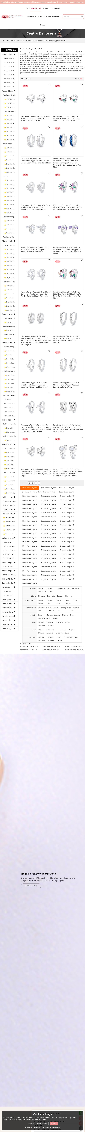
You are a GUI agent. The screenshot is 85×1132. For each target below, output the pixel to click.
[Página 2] (39, 483)
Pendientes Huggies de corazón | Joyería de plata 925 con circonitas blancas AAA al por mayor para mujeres (66, 339)
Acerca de (55, 17)
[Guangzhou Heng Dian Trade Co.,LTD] (5, 17)
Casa (27, 8)
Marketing (57, 1127)
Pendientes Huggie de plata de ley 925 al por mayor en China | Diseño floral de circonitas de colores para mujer (67, 295)
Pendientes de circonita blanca (74, 647)
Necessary (30, 1127)
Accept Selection (42, 1123)
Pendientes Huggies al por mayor (52, 647)
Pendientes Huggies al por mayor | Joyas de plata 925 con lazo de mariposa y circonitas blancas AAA (34, 385)
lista (78, 79)
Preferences (47, 1127)
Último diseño (55, 8)
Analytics (38, 1127)
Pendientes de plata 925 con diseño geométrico (74, 650)
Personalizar (31, 17)
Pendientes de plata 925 (51, 650)
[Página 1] (23, 483)
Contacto (43, 25)
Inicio (3, 40)
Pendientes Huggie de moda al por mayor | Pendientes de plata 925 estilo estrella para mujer (66, 385)
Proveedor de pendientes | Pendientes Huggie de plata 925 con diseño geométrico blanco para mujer (36, 161)
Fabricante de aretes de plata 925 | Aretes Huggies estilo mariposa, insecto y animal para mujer (35, 249)
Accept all (54, 1123)
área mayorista (35, 8)
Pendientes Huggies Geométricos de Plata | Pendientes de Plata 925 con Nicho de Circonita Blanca (35, 118)
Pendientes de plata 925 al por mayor (29, 650)
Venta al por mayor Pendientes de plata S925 (27, 40)
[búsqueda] (82, 17)
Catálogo (40, 17)
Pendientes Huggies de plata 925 (29, 647)
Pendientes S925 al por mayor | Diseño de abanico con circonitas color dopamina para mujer (66, 118)
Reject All (31, 1123)
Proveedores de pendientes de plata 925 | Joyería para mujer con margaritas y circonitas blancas (35, 207)
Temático (45, 8)
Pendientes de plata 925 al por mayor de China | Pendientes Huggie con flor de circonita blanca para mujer (35, 294)
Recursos (48, 17)
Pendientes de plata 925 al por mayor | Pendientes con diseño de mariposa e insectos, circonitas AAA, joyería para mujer (36, 472)
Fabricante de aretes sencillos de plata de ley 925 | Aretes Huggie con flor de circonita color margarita (67, 207)
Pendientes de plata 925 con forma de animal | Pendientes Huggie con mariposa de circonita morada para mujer (67, 250)
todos (9, 40)
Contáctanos (31, 886)
